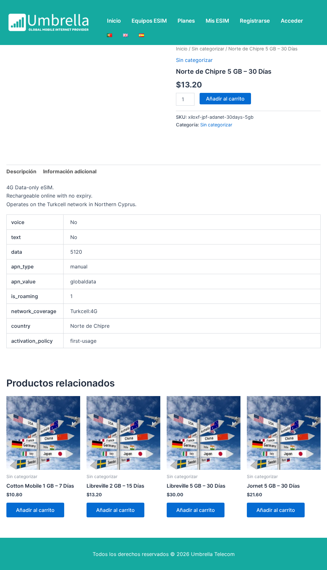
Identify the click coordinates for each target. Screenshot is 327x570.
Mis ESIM (217, 21)
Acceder (292, 21)
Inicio (114, 21)
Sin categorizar (208, 49)
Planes (186, 21)
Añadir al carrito (225, 98)
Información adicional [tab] (69, 171)
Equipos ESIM (149, 21)
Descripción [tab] (21, 171)
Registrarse (255, 21)
